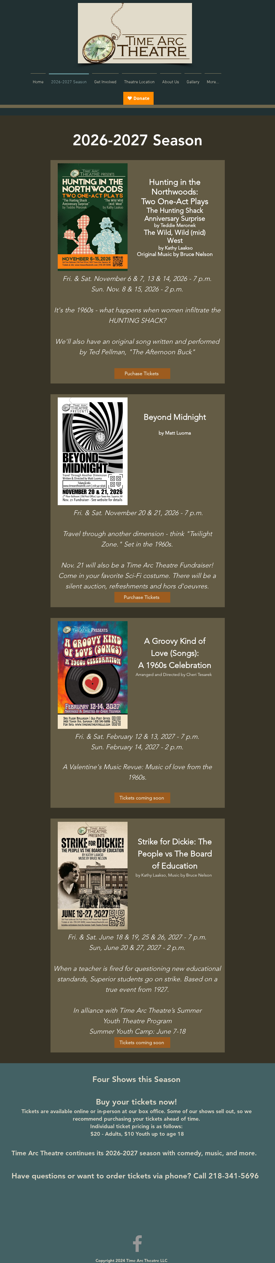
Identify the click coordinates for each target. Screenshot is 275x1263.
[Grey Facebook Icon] (137, 1243)
